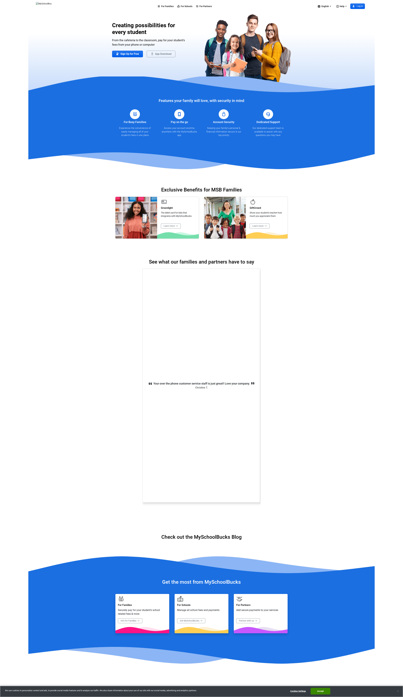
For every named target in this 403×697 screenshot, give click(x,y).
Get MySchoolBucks (190, 620)
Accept (320, 691)
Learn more (169, 226)
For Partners (205, 6)
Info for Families (129, 620)
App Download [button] (162, 53)
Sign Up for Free (129, 53)
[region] (201, 691)
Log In (359, 6)
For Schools (186, 6)
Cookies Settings (298, 691)
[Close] (397, 691)
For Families (167, 6)
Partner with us (246, 620)
